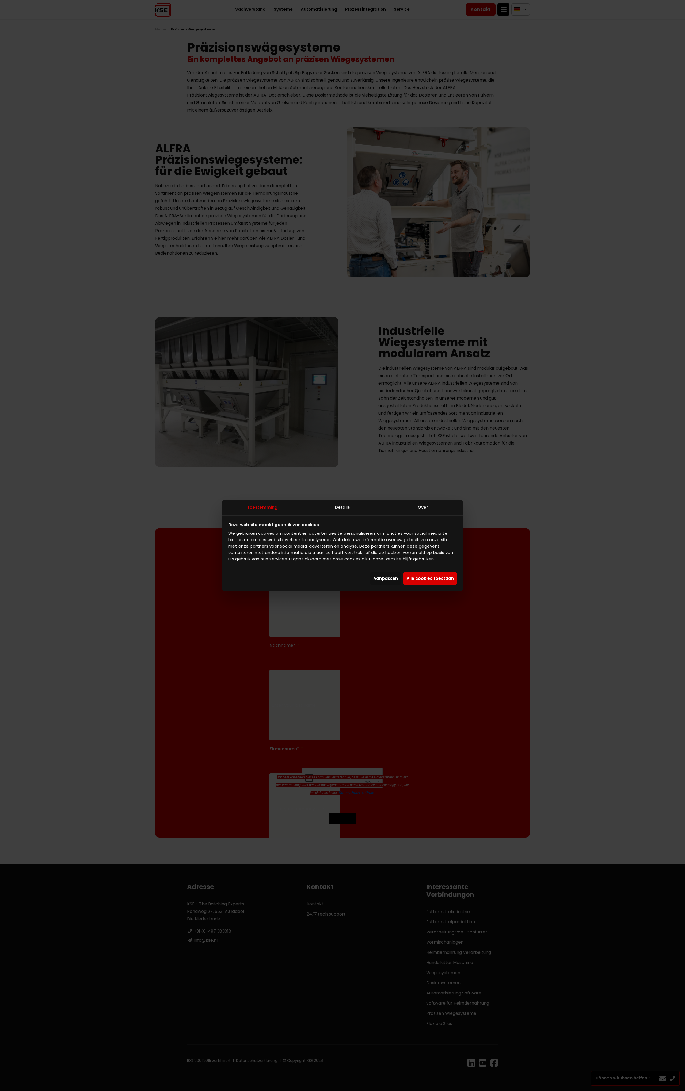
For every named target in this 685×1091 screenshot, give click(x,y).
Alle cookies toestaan (430, 578)
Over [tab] (423, 507)
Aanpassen (385, 578)
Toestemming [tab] (262, 507)
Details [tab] (342, 507)
